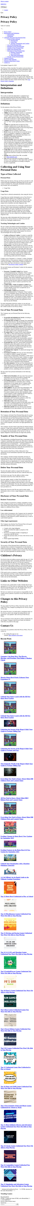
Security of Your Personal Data (15, 56)
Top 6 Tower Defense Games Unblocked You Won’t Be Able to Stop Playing (16, 1030)
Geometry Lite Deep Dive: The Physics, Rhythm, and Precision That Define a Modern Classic (16, 658)
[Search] (17, 1204)
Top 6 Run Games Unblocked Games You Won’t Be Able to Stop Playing (15, 1010)
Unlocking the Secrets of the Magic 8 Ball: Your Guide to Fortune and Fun (17, 749)
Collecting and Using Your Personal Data (14, 37)
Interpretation (10, 34)
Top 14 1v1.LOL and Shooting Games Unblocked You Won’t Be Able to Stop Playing (16, 953)
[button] (2, 13)
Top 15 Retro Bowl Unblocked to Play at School (17, 896)
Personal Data (14, 40)
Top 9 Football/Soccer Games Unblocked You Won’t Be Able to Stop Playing (16, 972)
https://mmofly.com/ (12, 157)
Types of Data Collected (13, 39)
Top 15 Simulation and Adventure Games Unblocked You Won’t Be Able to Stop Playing (16, 1185)
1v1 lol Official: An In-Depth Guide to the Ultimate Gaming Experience (15, 878)
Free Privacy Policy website (15, 264)
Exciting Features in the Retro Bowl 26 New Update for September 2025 (15, 851)
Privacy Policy (8, 31)
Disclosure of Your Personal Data (16, 50)
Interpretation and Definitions (11, 33)
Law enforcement (15, 53)
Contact (6, 10)
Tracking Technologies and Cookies (20, 43)
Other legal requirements (17, 55)
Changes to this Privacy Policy (12, 61)
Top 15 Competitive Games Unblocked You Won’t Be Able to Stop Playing (15, 1166)
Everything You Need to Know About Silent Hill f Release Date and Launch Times (17, 779)
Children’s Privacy (9, 58)
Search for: (3, 1202)
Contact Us (7, 62)
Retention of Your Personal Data (15, 46)
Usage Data (14, 42)
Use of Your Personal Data (14, 45)
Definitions (10, 36)
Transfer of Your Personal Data (15, 48)
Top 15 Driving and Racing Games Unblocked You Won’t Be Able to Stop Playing (16, 934)
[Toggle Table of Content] (2, 29)
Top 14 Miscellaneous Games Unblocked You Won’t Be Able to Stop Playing (16, 915)
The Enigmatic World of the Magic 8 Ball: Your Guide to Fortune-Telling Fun (17, 764)
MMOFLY (3, 4)
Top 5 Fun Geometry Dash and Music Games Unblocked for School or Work (16, 1106)
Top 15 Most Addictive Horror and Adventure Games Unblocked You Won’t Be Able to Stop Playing (16, 1126)
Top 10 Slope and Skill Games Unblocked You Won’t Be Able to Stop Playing (16, 1087)
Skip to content (4, 1)
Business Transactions (16, 52)
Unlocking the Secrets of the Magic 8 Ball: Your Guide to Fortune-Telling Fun (17, 730)
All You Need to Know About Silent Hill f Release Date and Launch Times (14, 799)
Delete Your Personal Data (14, 49)
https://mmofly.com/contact (16, 635)
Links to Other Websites (10, 59)
